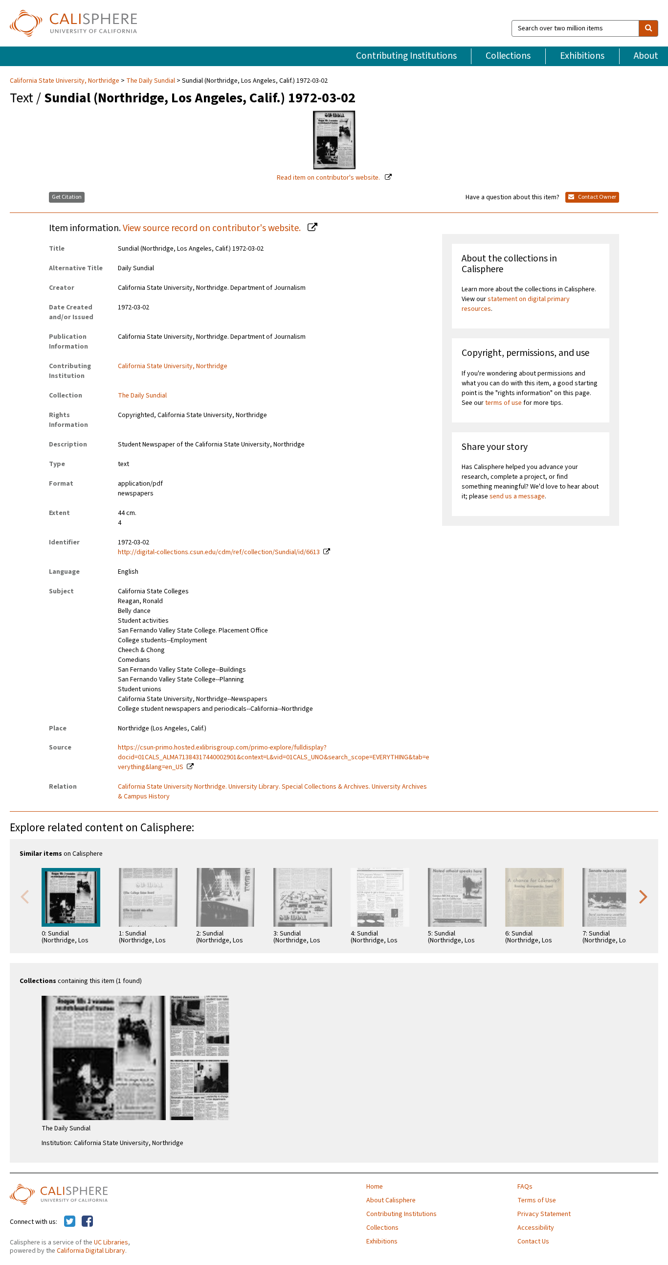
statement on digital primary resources (516, 304)
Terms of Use (536, 1200)
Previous (24, 896)
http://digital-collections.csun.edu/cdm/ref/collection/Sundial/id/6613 (219, 552)
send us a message (517, 496)
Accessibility (535, 1227)
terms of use (503, 403)
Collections (508, 56)
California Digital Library (91, 1251)
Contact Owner (596, 197)
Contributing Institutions (406, 56)
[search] (648, 28)
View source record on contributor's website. (213, 228)
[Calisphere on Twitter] (69, 1222)
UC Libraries (111, 1242)
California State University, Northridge (65, 81)
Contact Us (533, 1241)
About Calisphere (391, 1200)
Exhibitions (582, 56)
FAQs (525, 1186)
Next (643, 896)
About (646, 56)
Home (374, 1186)
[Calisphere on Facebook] (87, 1222)
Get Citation (67, 197)
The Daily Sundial (150, 81)
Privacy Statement (544, 1214)
